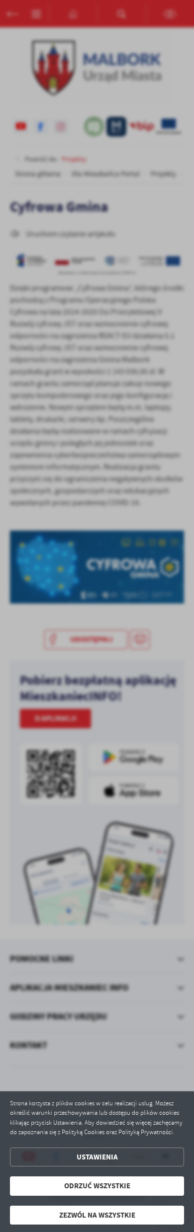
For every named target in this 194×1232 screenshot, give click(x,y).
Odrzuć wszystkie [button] (97, 1186)
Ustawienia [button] (97, 1157)
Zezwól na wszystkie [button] (97, 1215)
